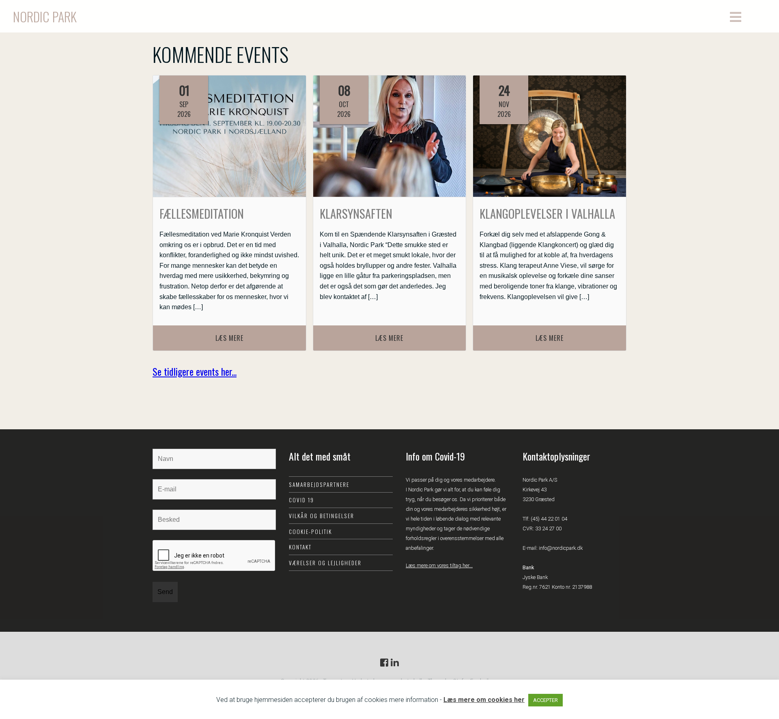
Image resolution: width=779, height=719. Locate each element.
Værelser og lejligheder (325, 563)
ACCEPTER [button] (545, 700)
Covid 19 (301, 500)
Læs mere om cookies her (484, 700)
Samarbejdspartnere (319, 484)
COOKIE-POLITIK (310, 531)
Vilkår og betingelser (321, 516)
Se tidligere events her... (195, 371)
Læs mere (229, 338)
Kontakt (300, 547)
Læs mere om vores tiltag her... (439, 565)
